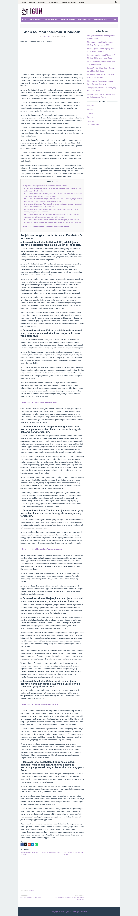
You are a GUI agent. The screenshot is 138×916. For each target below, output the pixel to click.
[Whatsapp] (36, 844)
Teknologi (90, 120)
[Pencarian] (114, 19)
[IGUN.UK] (32, 11)
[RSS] (115, 2)
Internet (90, 109)
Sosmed (90, 117)
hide (56, 181)
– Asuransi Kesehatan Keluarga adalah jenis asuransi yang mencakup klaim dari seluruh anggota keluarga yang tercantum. (53, 194)
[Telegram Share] (32, 844)
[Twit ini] (25, 844)
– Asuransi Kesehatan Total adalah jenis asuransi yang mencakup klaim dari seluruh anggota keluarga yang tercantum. (53, 205)
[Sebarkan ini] (22, 844)
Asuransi (31, 890)
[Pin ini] (29, 844)
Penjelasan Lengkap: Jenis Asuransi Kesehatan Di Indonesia (44, 185)
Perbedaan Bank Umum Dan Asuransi (30, 853)
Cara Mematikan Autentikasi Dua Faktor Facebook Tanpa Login (69, 897)
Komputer (90, 105)
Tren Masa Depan (93, 124)
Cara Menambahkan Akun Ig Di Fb (31, 896)
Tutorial (90, 113)
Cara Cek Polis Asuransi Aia (51, 852)
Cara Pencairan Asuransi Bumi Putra (74, 853)
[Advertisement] (52, 58)
